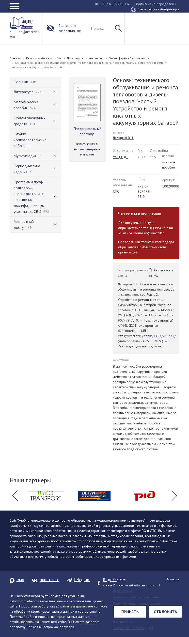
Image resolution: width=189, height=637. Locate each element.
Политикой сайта (22, 616)
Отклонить (165, 611)
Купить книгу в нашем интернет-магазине (87, 149)
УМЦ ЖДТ (120, 157)
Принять (130, 611)
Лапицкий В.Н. (123, 138)
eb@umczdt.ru (29, 32)
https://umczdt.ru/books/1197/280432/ (147, 336)
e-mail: (13, 34)
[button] (15, 496)
